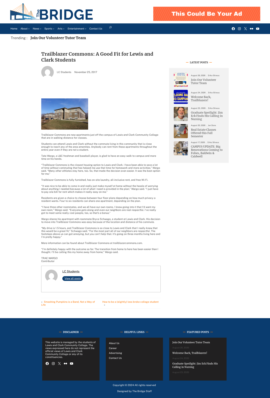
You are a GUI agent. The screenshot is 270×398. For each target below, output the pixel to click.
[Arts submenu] (64, 28)
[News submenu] (40, 28)
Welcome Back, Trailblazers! (201, 98)
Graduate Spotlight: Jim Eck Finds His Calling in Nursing (207, 116)
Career (113, 348)
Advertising (115, 353)
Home (13, 28)
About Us (114, 343)
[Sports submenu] (53, 28)
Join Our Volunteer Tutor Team (58, 38)
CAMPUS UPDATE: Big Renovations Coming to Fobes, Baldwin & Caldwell (207, 151)
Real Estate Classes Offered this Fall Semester (203, 133)
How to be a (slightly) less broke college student (130, 301)
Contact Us (115, 358)
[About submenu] (29, 28)
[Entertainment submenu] (85, 28)
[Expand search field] (110, 29)
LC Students (71, 271)
